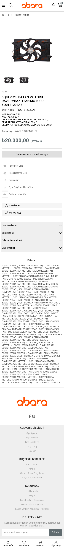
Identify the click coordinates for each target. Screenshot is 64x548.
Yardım (32, 469)
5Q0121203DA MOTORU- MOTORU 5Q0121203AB (28, 378)
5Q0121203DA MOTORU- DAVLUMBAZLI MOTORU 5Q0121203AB (28, 362)
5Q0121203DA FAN (28, 265)
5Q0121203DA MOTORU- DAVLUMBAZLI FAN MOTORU (30, 350)
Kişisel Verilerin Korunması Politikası (32, 509)
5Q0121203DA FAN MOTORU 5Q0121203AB (24, 340)
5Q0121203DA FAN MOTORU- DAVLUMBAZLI (37, 268)
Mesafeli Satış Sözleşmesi (32, 500)
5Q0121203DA (9, 265)
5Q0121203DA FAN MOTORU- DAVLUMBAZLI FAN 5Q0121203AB (27, 280)
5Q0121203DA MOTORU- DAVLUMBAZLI (34, 345)
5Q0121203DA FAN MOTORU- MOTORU (38, 302)
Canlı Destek (32, 464)
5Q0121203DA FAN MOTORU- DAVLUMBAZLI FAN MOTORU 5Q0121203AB (30, 277)
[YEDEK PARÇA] (8, 15)
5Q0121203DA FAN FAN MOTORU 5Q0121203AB (30, 333)
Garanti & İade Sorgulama (32, 473)
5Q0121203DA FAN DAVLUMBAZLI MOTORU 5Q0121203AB (25, 325)
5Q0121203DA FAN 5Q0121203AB (19, 342)
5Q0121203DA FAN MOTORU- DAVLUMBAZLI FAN (27, 270)
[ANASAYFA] (5, 15)
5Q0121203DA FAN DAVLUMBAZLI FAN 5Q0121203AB (25, 320)
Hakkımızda (32, 491)
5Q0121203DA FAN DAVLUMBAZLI (19, 310)
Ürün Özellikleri (9, 225)
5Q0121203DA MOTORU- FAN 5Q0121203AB (24, 374)
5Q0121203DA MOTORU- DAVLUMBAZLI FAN (25, 348)
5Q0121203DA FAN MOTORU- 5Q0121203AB (24, 308)
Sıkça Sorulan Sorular (32, 478)
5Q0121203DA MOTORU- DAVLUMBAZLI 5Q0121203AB (30, 365)
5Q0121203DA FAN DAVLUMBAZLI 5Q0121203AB (30, 328)
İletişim (32, 496)
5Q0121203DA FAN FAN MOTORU (25, 332)
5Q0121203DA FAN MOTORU (33, 337)
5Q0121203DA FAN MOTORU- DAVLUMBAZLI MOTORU (30, 284)
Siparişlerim (32, 433)
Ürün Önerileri (8, 248)
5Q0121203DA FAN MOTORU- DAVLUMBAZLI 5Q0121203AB (25, 290)
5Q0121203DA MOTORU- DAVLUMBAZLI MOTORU (25, 360)
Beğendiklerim (32, 438)
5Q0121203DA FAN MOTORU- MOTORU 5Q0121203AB (29, 305)
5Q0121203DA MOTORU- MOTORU (19, 377)
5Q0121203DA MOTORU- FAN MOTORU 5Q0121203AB (29, 371)
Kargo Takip (32, 446)
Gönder (56, 532)
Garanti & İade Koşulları (32, 505)
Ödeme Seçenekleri (12, 240)
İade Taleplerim (32, 442)
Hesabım (32, 451)
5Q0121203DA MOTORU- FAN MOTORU (39, 369)
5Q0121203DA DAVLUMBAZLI (44, 382)
